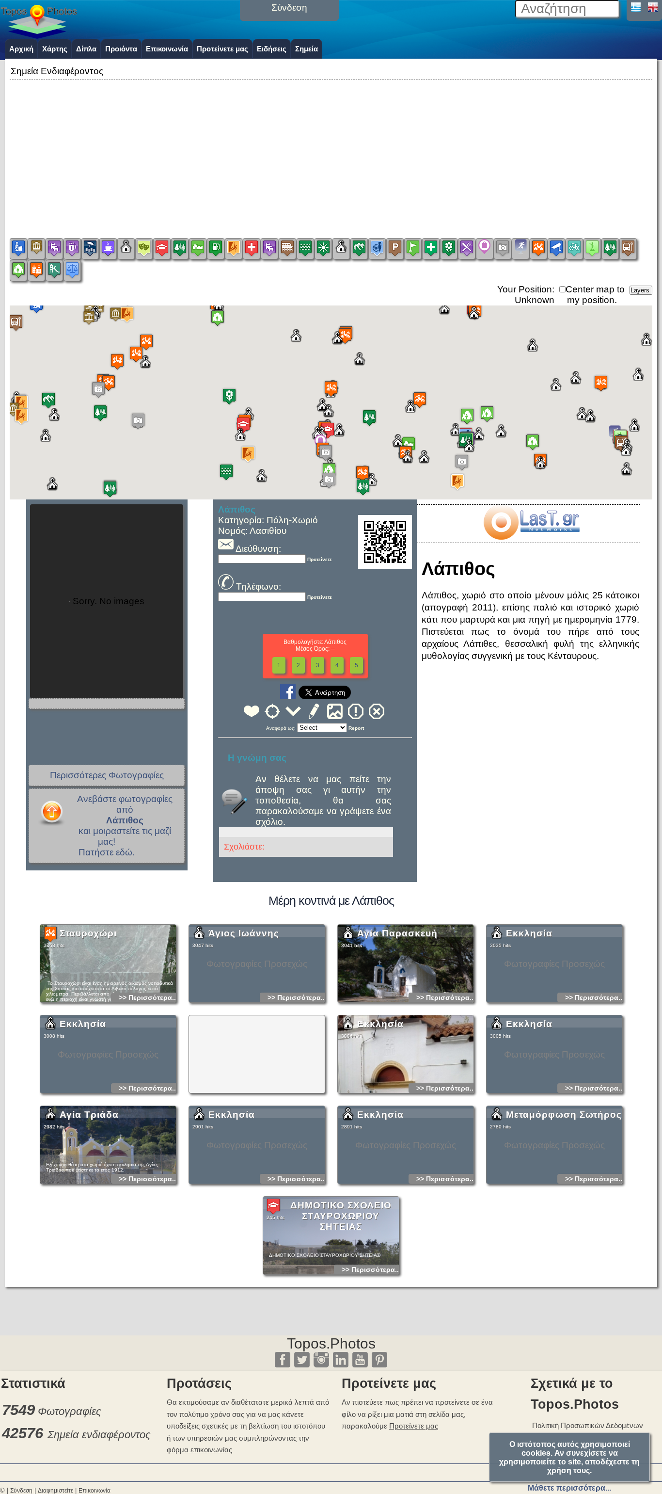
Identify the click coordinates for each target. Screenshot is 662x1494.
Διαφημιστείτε (55, 1490)
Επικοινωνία (167, 49)
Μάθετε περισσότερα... (569, 1488)
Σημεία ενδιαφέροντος (99, 1435)
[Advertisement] (331, 150)
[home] (39, 35)
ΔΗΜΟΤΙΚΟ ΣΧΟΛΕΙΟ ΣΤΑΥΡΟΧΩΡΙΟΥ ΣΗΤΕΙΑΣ (341, 1216)
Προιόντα (121, 49)
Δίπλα (86, 49)
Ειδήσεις (271, 49)
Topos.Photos (331, 1343)
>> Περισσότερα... (148, 997)
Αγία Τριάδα (89, 1114)
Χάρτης (54, 49)
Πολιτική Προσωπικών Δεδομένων (587, 1425)
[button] (21, 403)
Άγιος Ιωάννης (243, 933)
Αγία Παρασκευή (397, 933)
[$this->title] (531, 536)
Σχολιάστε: (244, 846)
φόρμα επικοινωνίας (199, 1450)
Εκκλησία (529, 933)
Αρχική (21, 49)
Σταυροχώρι (88, 933)
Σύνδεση (21, 1490)
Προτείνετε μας (222, 49)
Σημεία (306, 49)
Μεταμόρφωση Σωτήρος (564, 1114)
